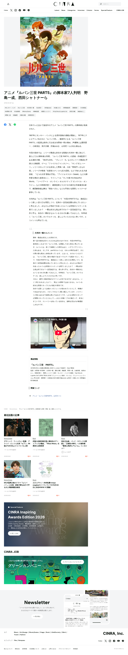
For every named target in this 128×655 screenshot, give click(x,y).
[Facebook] (20, 10)
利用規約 (75, 649)
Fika (15, 640)
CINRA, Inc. (113, 633)
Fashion (23, 634)
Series (96, 10)
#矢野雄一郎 (8, 111)
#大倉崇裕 (17, 111)
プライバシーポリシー (65, 649)
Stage (42, 632)
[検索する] (100, 4)
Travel (16, 634)
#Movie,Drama (26, 111)
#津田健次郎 (66, 107)
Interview (81, 10)
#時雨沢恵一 (31, 115)
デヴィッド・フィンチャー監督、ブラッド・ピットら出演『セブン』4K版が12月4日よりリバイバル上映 (17, 443)
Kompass (21, 640)
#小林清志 (83, 107)
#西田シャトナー (45, 111)
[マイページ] (8, 4)
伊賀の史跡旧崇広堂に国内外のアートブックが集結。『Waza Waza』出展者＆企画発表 (46, 443)
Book (48, 632)
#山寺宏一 (39, 107)
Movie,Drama (13, 409)
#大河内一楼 (30, 107)
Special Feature (106, 10)
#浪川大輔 (72, 111)
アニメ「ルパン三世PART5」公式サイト (47, 396)
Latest (57, 10)
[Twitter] (11, 10)
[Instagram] (15, 10)
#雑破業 (15, 115)
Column (89, 10)
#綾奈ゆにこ (81, 111)
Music (16, 632)
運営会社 (17, 649)
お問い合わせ (52, 649)
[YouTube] (24, 10)
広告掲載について (34, 649)
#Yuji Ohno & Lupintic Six (60, 111)
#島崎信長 (36, 111)
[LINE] (29, 10)
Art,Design (24, 632)
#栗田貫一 (75, 107)
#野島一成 (8, 115)
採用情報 (24, 649)
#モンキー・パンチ (10, 107)
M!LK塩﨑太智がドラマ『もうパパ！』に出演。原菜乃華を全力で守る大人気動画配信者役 (17, 485)
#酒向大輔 (23, 115)
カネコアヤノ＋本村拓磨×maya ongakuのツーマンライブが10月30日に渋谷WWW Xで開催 (46, 485)
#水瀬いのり (57, 107)
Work (64, 632)
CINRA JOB (120, 10)
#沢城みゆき (48, 107)
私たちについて (8, 649)
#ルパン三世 (21, 107)
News (63, 10)
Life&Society (55, 632)
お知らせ (44, 649)
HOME (6, 409)
